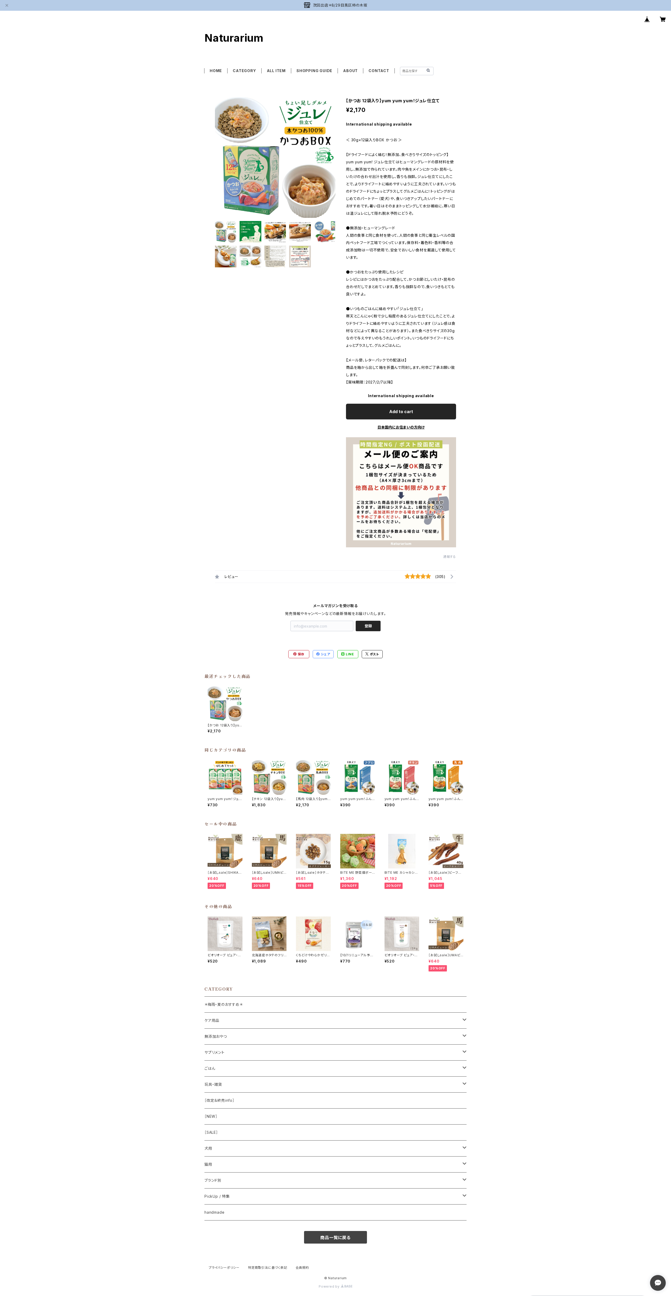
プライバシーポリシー (224, 1268)
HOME (216, 70)
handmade (214, 1212)
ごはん (209, 1068)
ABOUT (350, 70)
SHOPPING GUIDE (314, 70)
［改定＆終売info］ (219, 1100)
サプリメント (214, 1052)
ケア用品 (211, 1020)
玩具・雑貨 (213, 1084)
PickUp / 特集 (217, 1196)
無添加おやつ (215, 1036)
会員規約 (302, 1268)
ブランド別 (212, 1180)
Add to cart (401, 411)
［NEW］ (211, 1116)
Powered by (330, 1286)
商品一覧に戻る (335, 1237)
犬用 (208, 1148)
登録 (368, 626)
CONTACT (379, 70)
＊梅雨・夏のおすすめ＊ (223, 1004)
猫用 (208, 1164)
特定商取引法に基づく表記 (267, 1268)
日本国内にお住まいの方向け (401, 427)
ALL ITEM (276, 70)
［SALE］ (211, 1132)
